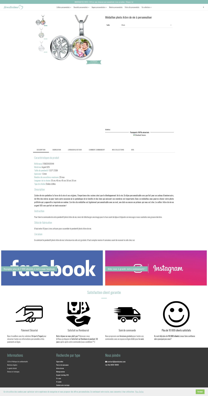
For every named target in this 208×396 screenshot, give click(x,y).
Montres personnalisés (115, 7)
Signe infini (59, 361)
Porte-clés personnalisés (132, 7)
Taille (108, 25)
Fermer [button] (200, 391)
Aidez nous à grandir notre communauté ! (126, 268)
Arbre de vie (60, 368)
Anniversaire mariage (62, 385)
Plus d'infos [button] (139, 391)
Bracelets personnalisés (81, 7)
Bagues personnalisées (98, 7)
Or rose (58, 378)
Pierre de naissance (62, 365)
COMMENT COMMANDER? (97, 149)
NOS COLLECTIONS (118, 149)
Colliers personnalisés (63, 7)
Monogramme (60, 371)
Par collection (146, 7)
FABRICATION (56, 149)
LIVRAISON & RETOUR (75, 149)
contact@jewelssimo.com (116, 361)
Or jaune (58, 381)
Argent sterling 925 (62, 375)
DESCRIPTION (41, 149)
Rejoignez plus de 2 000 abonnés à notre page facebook (29, 268)
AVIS (132, 149)
